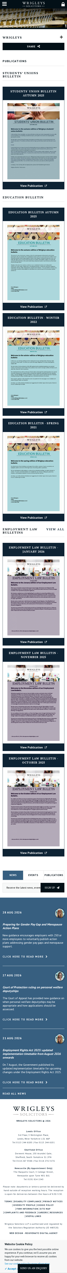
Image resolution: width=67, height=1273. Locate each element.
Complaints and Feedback (20, 1212)
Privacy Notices (53, 1201)
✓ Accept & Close (16, 1268)
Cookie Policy (45, 1205)
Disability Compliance (27, 1201)
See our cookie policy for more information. (27, 1263)
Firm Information (27, 1209)
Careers (43, 1212)
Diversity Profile (24, 1205)
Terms (8, 1201)
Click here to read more (23, 956)
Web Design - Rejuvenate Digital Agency (33, 1233)
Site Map (45, 1209)
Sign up (50, 887)
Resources (56, 1212)
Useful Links (33, 1216)
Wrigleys (12, 37)
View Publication (32, 186)
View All (55, 529)
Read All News (14, 1093)
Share (31, 46)
